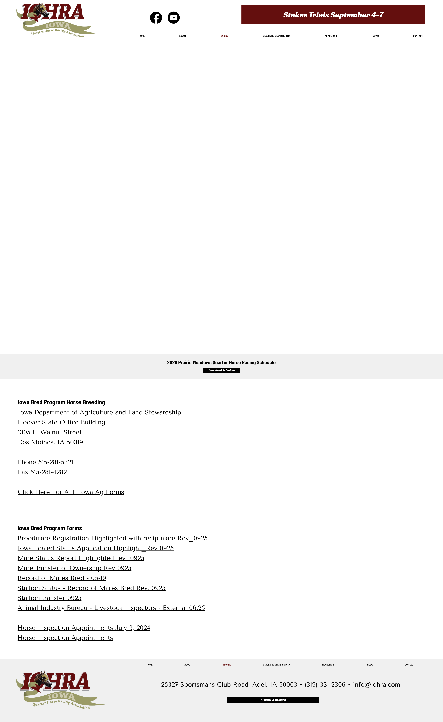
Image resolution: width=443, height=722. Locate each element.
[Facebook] (156, 18)
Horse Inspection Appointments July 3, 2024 (84, 627)
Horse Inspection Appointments (65, 637)
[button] (333, 14)
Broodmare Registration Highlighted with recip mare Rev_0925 (113, 538)
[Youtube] (174, 18)
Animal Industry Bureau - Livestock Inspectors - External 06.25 (111, 607)
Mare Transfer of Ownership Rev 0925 (74, 568)
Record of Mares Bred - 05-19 (62, 578)
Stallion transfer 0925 (49, 598)
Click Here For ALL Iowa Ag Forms (71, 492)
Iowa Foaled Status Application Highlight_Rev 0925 (96, 548)
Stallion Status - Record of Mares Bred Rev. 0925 (92, 588)
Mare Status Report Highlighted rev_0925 (81, 558)
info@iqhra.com (376, 684)
